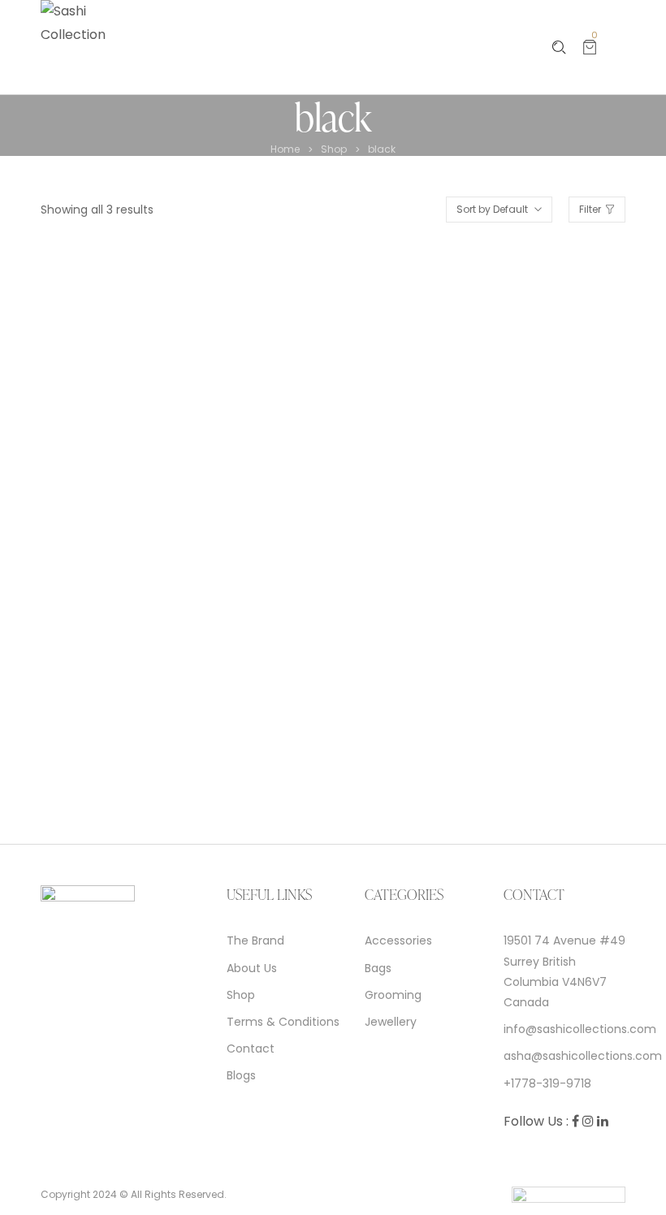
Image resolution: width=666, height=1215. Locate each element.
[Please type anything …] (559, 47)
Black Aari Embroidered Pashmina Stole (155, 778)
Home (285, 149)
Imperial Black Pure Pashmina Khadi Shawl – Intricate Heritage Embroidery (472, 621)
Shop (334, 149)
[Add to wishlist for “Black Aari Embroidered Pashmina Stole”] (181, 730)
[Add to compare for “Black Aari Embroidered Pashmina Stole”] (219, 730)
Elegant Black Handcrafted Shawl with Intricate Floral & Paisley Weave (177, 621)
